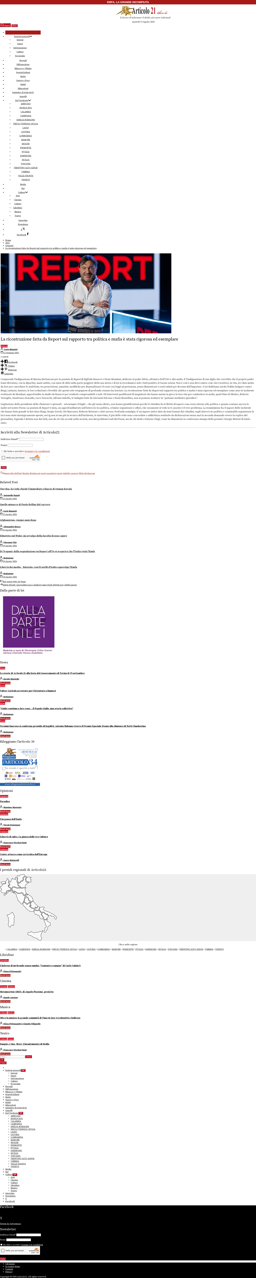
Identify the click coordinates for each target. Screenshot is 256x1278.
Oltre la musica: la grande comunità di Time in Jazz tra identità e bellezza (40, 1018)
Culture (20, 52)
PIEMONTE (25, 147)
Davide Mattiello (11, 679)
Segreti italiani (23, 72)
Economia (20, 56)
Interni (20, 40)
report (59, 473)
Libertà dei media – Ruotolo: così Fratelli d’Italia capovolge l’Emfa (38, 567)
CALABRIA (26, 111)
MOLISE (26, 143)
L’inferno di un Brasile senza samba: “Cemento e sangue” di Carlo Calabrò (40, 965)
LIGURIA (25, 131)
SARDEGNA (25, 155)
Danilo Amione (10, 997)
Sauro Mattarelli (11, 860)
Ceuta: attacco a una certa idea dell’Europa (23, 854)
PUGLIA (26, 151)
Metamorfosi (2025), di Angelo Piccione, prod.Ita (26, 992)
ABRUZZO (26, 103)
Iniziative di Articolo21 (23, 92)
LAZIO (26, 127)
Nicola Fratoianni (11, 825)
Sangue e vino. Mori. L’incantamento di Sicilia (24, 1044)
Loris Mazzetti (10, 349)
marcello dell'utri (13, 473)
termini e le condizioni (37, 451)
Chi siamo (10, 1264)
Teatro (18, 215)
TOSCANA (26, 163)
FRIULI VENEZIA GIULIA (25, 123)
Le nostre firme (12, 1266)
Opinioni (4, 796)
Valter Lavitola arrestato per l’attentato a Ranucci (28, 691)
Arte (18, 195)
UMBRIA (25, 171)
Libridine (17, 207)
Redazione (8, 558)
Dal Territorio (21, 100)
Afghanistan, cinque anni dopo (18, 520)
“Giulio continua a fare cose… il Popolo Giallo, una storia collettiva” (36, 708)
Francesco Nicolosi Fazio (15, 842)
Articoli (4, 346)
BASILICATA (26, 107)
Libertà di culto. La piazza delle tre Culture (24, 837)
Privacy (9, 1272)
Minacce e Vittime (23, 68)
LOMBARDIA (25, 135)
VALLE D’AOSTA (25, 175)
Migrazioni (23, 88)
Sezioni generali (21, 36)
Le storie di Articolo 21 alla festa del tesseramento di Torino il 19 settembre (42, 673)
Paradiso (5, 801)
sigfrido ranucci (70, 473)
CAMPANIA (25, 115)
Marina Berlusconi (31, 473)
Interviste (23, 220)
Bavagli (23, 60)
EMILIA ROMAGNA (26, 119)
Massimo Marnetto (12, 807)
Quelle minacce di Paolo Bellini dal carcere (25, 504)
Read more (5, 683)
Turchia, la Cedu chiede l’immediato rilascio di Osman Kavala (36, 488)
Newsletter (23, 224)
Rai (23, 188)
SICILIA (25, 159)
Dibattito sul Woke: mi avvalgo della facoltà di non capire (33, 535)
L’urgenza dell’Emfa (11, 819)
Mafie (23, 76)
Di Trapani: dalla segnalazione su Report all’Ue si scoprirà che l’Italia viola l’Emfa (47, 551)
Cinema (17, 199)
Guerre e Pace (23, 80)
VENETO (25, 179)
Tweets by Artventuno (10, 1223)
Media (23, 184)
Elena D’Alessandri (12, 971)
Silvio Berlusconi (87, 473)
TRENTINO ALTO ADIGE (26, 167)
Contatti (9, 1269)
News (2, 668)
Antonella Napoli (11, 495)
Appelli (23, 96)
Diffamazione (23, 64)
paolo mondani (48, 473)
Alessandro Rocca (11, 526)
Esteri (20, 44)
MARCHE (25, 139)
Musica (17, 211)
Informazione (20, 48)
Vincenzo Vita (9, 542)
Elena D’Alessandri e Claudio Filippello (21, 1024)
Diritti (23, 84)
